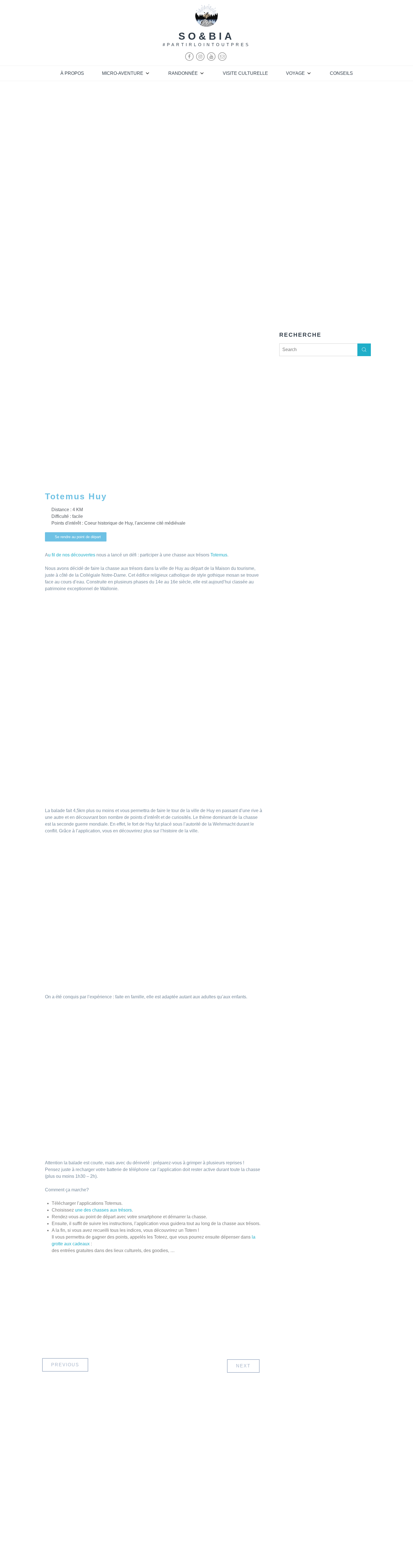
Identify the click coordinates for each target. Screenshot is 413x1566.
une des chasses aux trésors (103, 1210)
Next (243, 1365)
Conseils (341, 73)
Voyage (295, 73)
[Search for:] (325, 349)
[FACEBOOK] (189, 59)
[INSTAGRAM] (200, 59)
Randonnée (183, 73)
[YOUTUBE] (211, 59)
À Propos (72, 73)
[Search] (364, 349)
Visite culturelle (245, 73)
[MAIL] (222, 59)
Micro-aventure (122, 73)
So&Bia (206, 36)
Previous (65, 1364)
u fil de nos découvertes (71, 554)
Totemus (218, 554)
